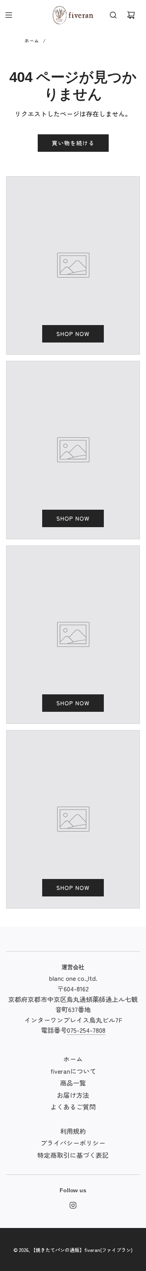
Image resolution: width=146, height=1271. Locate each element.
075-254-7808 (86, 1030)
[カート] (131, 15)
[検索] (113, 15)
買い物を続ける (73, 143)
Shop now (73, 334)
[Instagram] (73, 1205)
